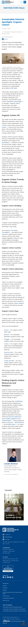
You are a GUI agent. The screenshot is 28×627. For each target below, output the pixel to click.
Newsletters (6, 583)
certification (19, 401)
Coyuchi (10, 422)
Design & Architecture (16, 32)
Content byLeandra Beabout (11, 474)
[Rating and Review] (8, 571)
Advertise (5, 587)
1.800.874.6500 (8, 537)
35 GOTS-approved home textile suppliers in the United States (11, 418)
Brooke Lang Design (15, 101)
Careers (5, 585)
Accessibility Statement (8, 598)
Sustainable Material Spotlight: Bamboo (12, 607)
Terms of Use (6, 600)
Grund (6, 330)
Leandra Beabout (8, 37)
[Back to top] (23, 624)
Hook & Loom (8, 352)
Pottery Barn (11, 424)
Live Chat (7, 539)
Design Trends (5, 33)
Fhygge (6, 339)
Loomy (6, 344)
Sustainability (7, 32)
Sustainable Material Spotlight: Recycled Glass (14, 609)
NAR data (14, 88)
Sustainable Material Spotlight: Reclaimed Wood (14, 611)
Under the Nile (9, 360)
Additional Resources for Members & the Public (12, 593)
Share (6, 39)
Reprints (5, 590)
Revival (6, 334)
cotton (4, 127)
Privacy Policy (6, 595)
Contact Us (7, 534)
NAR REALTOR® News (14, 8)
